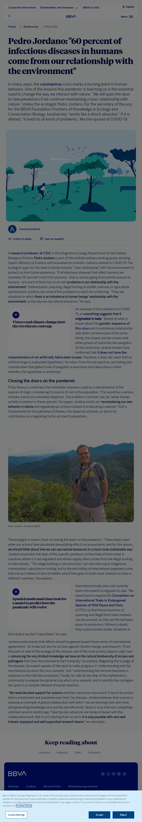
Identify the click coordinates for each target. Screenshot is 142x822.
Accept (99, 815)
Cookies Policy (23, 805)
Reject (123, 815)
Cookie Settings (16, 815)
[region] (71, 806)
